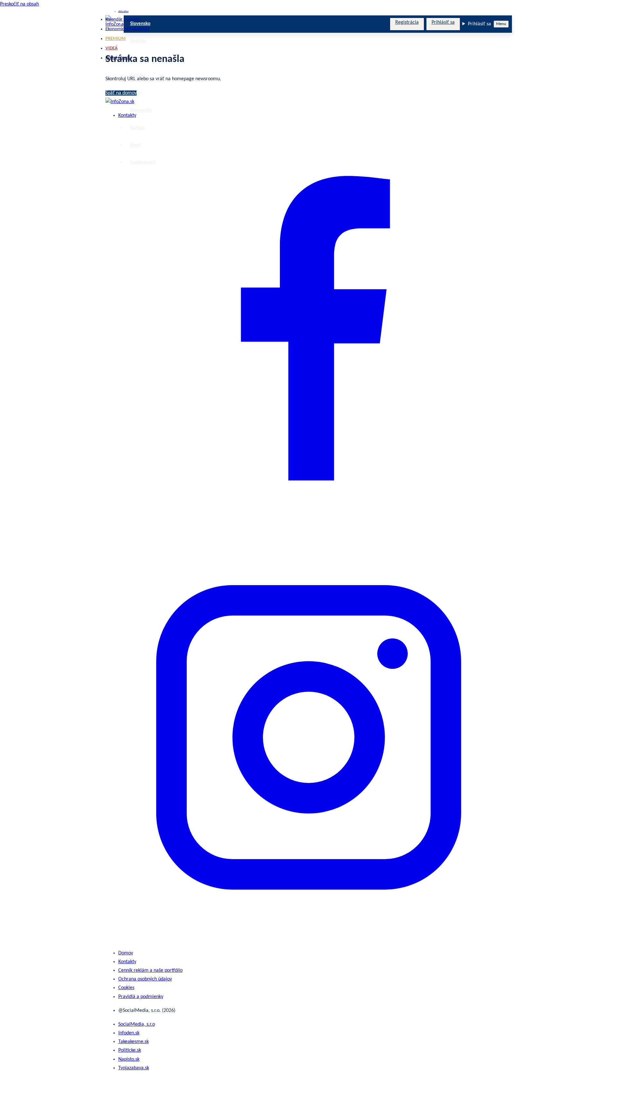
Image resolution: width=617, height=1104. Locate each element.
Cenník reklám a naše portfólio (150, 970)
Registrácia (407, 22)
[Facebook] (308, 529)
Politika (138, 75)
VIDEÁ (111, 48)
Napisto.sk (128, 1059)
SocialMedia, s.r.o (136, 1024)
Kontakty (127, 115)
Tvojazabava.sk (133, 1068)
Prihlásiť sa (443, 22)
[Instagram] (308, 939)
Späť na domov (121, 93)
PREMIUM (115, 38)
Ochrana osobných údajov (145, 979)
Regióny (138, 41)
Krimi (135, 93)
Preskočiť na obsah (19, 4)
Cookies (126, 987)
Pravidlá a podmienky (140, 996)
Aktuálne (123, 11)
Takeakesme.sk (133, 1041)
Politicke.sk (129, 1050)
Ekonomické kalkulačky (127, 29)
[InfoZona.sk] (119, 101)
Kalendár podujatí (122, 19)
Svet (134, 58)
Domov (125, 953)
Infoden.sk (128, 1033)
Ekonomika (141, 110)
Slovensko (140, 24)
